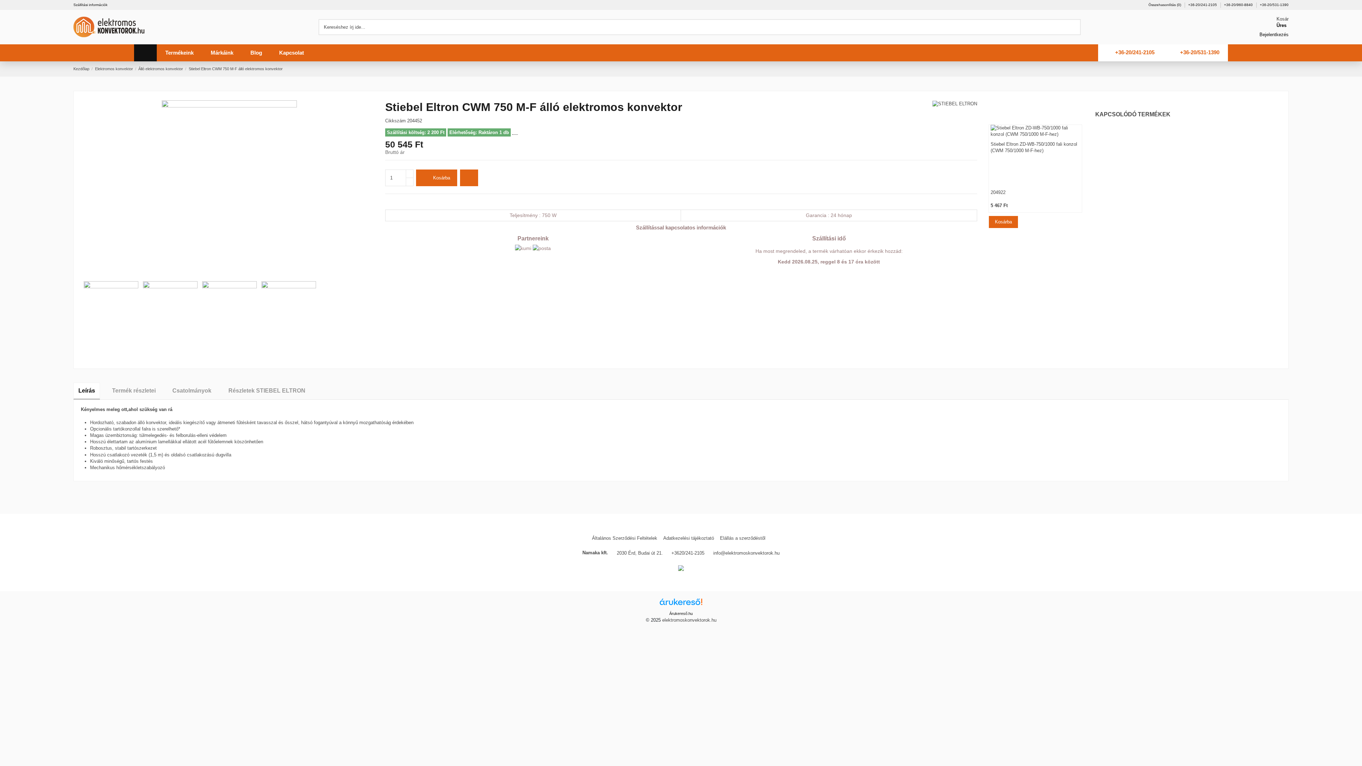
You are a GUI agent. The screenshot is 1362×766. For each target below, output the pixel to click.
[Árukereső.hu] (681, 604)
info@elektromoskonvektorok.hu (746, 553)
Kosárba (441, 178)
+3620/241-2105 (687, 553)
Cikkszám (395, 120)
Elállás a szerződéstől (742, 538)
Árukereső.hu (681, 613)
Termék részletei (134, 391)
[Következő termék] (1286, 69)
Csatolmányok (191, 391)
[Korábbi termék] (1279, 69)
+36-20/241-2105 (1203, 5)
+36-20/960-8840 (1239, 5)
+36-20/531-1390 (1274, 5)
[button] (179, 52)
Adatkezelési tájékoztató (688, 538)
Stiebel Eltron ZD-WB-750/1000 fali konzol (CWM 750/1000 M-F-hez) (1034, 147)
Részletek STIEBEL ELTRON (266, 391)
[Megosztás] (388, 201)
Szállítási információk (90, 5)
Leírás (86, 391)
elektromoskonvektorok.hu (689, 620)
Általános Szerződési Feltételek (624, 538)
